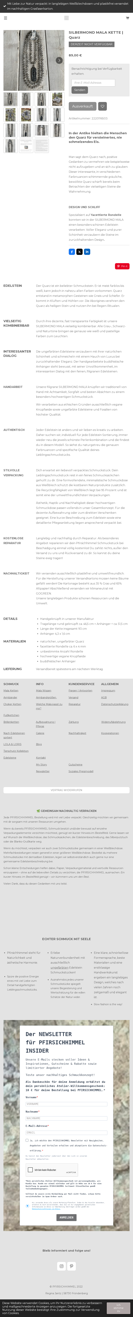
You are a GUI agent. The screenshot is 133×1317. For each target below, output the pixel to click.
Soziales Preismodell (81, 771)
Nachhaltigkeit (77, 733)
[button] (10, 99)
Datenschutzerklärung (114, 704)
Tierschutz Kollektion (16, 751)
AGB (104, 697)
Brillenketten (11, 722)
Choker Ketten (12, 704)
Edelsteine (9, 757)
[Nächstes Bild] (59, 60)
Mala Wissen (43, 690)
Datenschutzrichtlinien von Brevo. (46, 1209)
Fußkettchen (11, 715)
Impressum (108, 690)
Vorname (31, 1097)
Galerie (40, 733)
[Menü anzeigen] (5, 17)
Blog (39, 744)
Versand (73, 697)
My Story (41, 764)
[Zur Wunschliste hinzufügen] (102, 106)
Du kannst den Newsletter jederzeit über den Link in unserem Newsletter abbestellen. (56, 1157)
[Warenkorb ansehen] (127, 17)
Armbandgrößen (46, 697)
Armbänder (10, 697)
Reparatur (75, 704)
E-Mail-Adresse (36, 1126)
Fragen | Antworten (80, 690)
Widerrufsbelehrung (113, 722)
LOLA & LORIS (12, 744)
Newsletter (43, 771)
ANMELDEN (66, 1217)
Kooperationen (110, 733)
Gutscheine (75, 764)
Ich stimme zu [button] (118, 1308)
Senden (79, 90)
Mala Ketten (10, 690)
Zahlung (74, 722)
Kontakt (41, 757)
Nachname (32, 1111)
